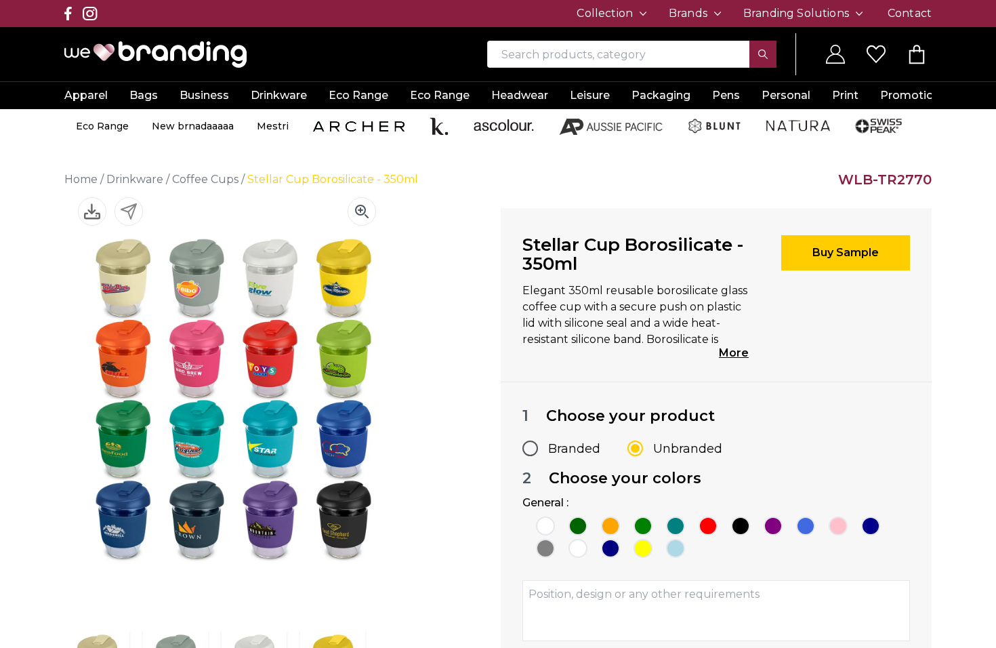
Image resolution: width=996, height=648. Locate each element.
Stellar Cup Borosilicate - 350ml (332, 179)
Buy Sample (845, 252)
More (734, 352)
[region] (498, 324)
